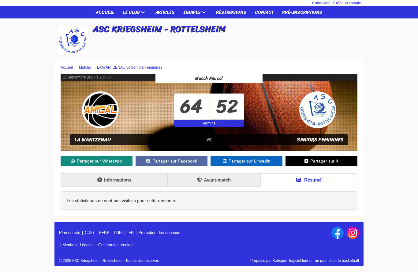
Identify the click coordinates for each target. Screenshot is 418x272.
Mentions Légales (78, 245)
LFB (130, 232)
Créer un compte (347, 3)
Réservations (231, 12)
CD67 (90, 232)
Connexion (321, 3)
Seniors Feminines (320, 139)
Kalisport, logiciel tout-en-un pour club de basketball (316, 261)
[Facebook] (337, 233)
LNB (118, 232)
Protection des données (159, 232)
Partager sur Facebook (174, 161)
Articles (165, 12)
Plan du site (69, 232)
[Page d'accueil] (73, 40)
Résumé (312, 179)
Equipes (192, 12)
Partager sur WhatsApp (99, 161)
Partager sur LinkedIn (250, 161)
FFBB (104, 232)
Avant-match (217, 179)
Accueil (105, 12)
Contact (264, 12)
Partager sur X (324, 161)
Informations (117, 179)
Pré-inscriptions (302, 12)
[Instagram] (353, 233)
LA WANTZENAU (92, 139)
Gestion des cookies (116, 245)
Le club (132, 12)
